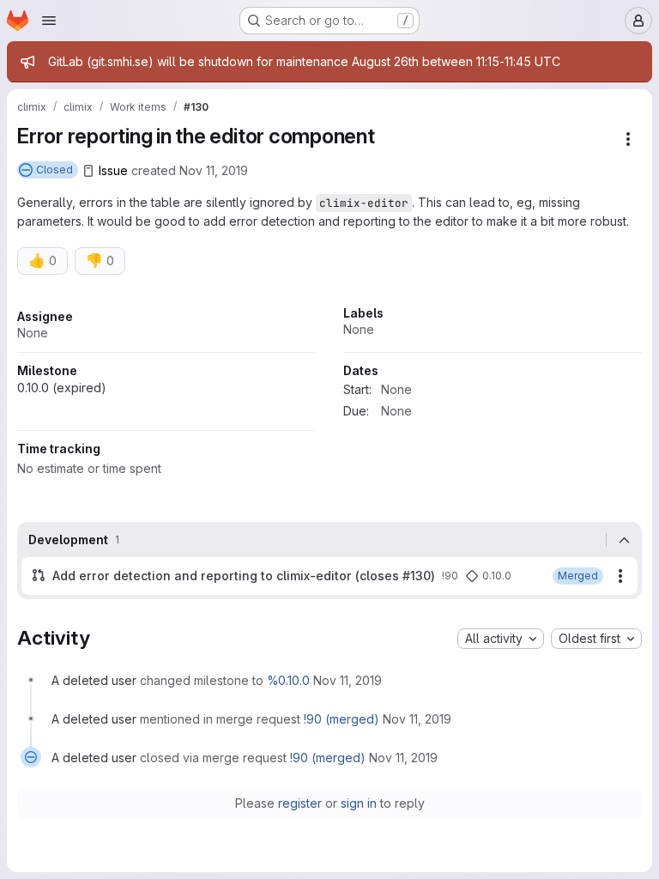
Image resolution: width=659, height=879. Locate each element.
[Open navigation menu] (49, 20)
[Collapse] (624, 540)
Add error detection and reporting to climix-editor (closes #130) (243, 575)
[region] (329, 397)
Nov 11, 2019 (213, 170)
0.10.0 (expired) (61, 387)
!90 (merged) (341, 719)
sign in (359, 803)
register (300, 803)
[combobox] (500, 638)
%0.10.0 (288, 680)
